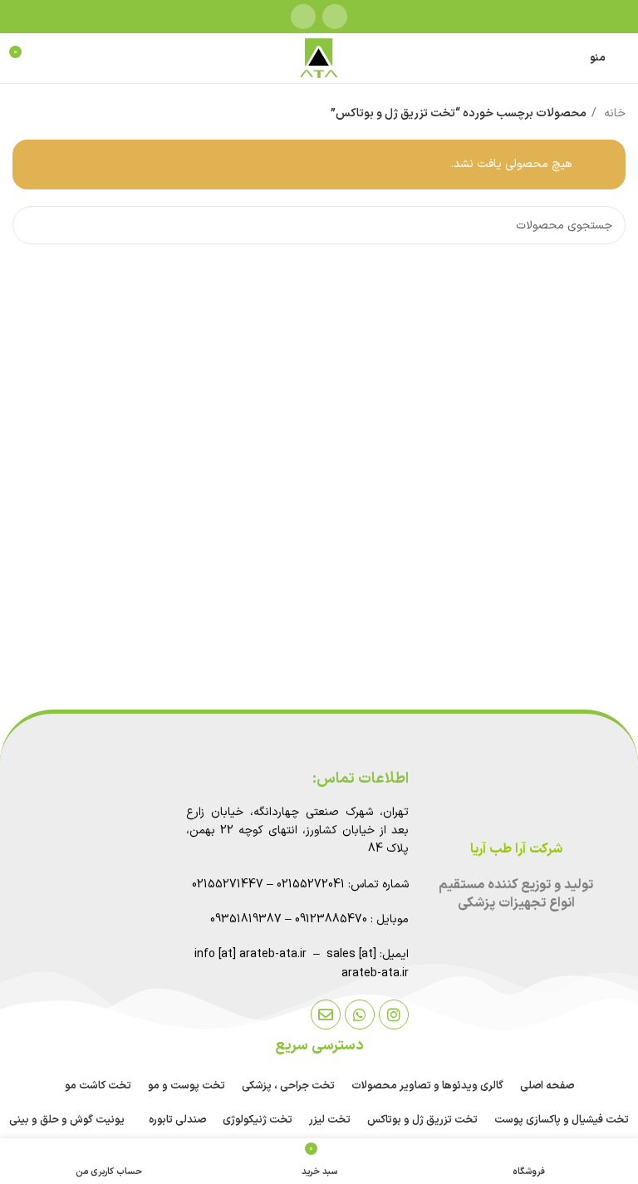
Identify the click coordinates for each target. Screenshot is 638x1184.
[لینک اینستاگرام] (334, 16)
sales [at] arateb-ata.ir (367, 963)
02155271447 (227, 884)
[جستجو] (31, 225)
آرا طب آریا (498, 849)
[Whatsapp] (360, 1014)
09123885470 (331, 919)
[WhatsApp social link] (303, 16)
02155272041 (311, 884)
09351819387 (246, 919)
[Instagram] (394, 1014)
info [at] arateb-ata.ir (250, 954)
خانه (613, 113)
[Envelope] (326, 1014)
